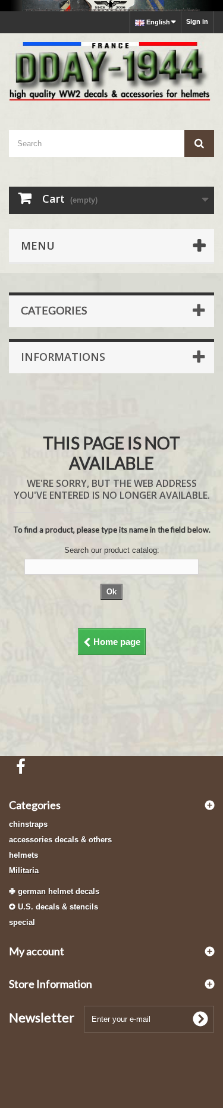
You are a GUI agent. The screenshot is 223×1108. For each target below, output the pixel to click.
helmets (23, 855)
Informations (63, 357)
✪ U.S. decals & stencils (53, 906)
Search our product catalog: (111, 550)
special (22, 922)
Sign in (197, 21)
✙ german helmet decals (54, 891)
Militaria (24, 870)
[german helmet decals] (111, 5)
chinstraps (28, 824)
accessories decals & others (60, 839)
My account (36, 951)
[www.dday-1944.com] (111, 71)
